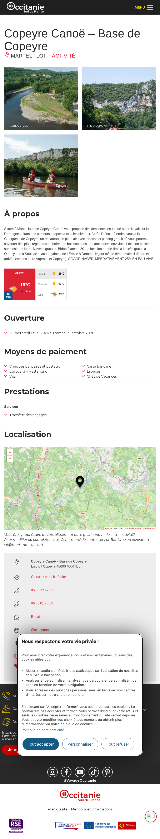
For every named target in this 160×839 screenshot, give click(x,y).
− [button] (10, 458)
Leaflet (108, 528)
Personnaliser (80, 744)
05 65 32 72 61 (42, 590)
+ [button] (10, 452)
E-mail (36, 616)
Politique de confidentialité (43, 730)
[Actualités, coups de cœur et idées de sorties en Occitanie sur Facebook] (66, 772)
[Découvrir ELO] (151, 816)
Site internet (40, 630)
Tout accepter (41, 744)
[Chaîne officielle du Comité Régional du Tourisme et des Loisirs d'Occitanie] (80, 772)
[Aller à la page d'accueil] (25, 7)
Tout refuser (118, 744)
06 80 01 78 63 (42, 603)
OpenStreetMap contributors (140, 528)
